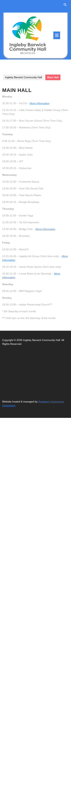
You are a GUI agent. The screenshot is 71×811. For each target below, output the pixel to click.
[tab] (56, 35)
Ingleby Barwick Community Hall (23, 77)
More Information (40, 103)
